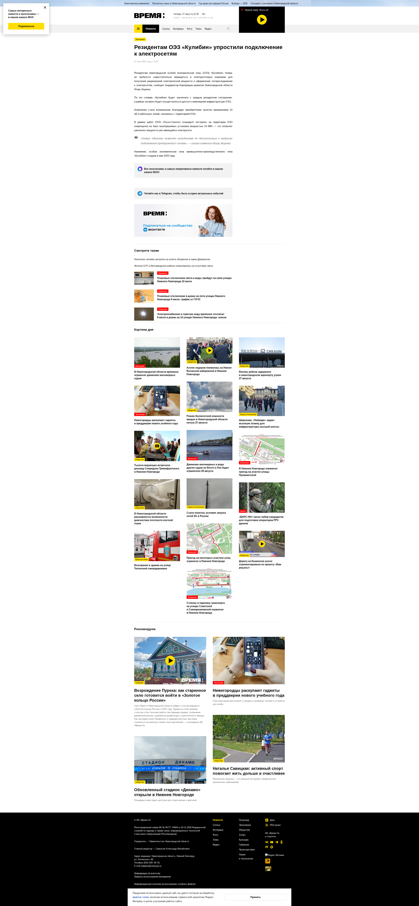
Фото (215, 834)
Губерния (244, 844)
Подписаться (26, 26)
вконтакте (266, 842)
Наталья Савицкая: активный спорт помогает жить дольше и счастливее (249, 768)
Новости (218, 819)
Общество (244, 829)
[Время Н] (149, 15)
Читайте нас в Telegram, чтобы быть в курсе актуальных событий (183, 193)
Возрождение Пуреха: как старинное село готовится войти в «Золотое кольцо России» (170, 692)
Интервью (218, 829)
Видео (216, 844)
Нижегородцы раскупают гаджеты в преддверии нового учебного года (248, 689)
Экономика (140, 39)
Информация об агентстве (147, 873)
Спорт (242, 834)
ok (281, 842)
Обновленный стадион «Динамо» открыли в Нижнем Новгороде (167, 789)
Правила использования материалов (152, 876)
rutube (266, 847)
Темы (216, 839)
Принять (255, 897)
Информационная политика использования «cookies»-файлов (164, 884)
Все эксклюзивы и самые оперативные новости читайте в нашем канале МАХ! (183, 170)
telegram (276, 842)
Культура (243, 839)
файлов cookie (141, 897)
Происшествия (247, 849)
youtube (271, 842)
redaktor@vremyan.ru (151, 866)
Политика (244, 820)
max (271, 847)
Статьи (216, 825)
